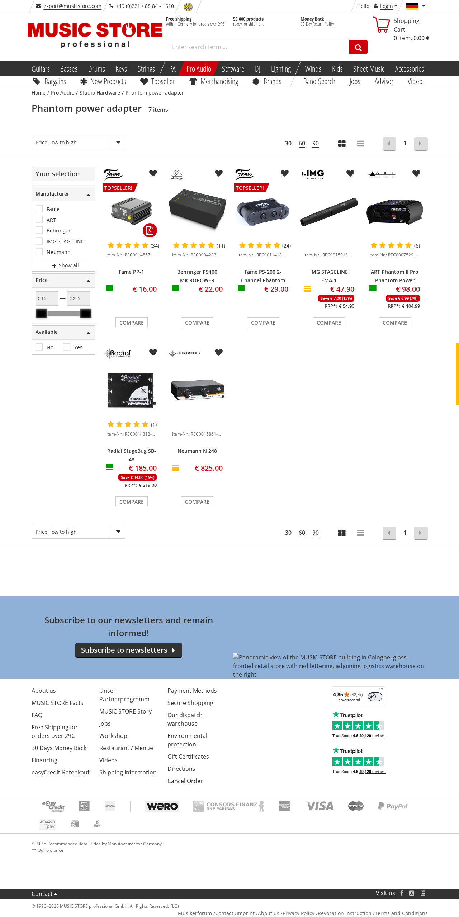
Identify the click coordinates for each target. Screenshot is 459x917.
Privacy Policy (298, 913)
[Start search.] (358, 47)
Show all (68, 265)
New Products (108, 81)
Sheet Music (368, 68)
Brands (272, 81)
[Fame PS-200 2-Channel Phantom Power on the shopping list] (285, 173)
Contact (42, 894)
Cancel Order (185, 781)
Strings (146, 68)
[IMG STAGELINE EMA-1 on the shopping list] (350, 173)
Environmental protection (187, 740)
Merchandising (219, 81)
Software (233, 68)
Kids (337, 68)
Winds (313, 68)
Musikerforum (195, 913)
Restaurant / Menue (126, 748)
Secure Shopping (190, 703)
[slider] (41, 313)
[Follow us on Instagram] (412, 893)
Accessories (409, 68)
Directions (181, 769)
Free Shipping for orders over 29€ (55, 731)
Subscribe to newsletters (124, 650)
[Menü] (381, 690)
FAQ (37, 715)
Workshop (113, 736)
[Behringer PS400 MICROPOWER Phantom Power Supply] (198, 212)
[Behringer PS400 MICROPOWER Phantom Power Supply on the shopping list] (219, 173)
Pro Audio (198, 68)
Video (415, 81)
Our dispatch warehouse (185, 719)
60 (302, 143)
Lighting (281, 68)
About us (44, 691)
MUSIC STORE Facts (58, 703)
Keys (121, 68)
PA (172, 68)
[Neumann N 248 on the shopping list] (219, 352)
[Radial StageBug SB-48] (132, 391)
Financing (44, 760)
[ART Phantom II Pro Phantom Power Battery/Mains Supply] (395, 212)
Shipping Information (128, 772)
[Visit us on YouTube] (423, 893)
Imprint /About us (258, 913)
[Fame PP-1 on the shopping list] (153, 173)
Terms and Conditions (401, 913)
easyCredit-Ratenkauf (60, 772)
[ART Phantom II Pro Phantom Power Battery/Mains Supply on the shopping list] (416, 173)
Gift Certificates (188, 756)
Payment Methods (192, 691)
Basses (68, 68)
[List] (361, 144)
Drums (96, 68)
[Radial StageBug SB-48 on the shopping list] (153, 352)
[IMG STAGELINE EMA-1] (329, 212)
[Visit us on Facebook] (401, 893)
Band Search (319, 81)
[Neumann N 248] (198, 391)
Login (386, 6)
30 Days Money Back (59, 748)
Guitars (40, 68)
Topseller (163, 81)
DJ (257, 68)
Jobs (355, 81)
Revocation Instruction (345, 913)
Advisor (384, 81)
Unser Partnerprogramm (124, 695)
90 (315, 143)
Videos (108, 760)
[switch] (375, 696)
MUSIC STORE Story (125, 711)
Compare (131, 322)
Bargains (55, 81)
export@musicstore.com (72, 6)
